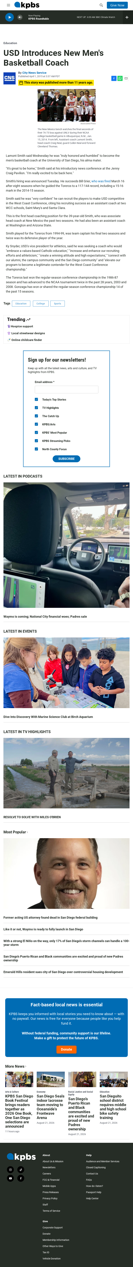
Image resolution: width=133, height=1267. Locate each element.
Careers (47, 1173)
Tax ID (46, 1252)
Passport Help (93, 1192)
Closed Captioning (96, 1167)
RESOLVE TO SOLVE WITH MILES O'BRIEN (32, 817)
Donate (66, 1049)
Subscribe (66, 459)
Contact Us (92, 1173)
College (41, 303)
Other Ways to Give (53, 1246)
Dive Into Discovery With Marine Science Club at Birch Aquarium (48, 717)
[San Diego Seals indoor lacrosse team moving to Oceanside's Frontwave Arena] (51, 1079)
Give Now (117, 5)
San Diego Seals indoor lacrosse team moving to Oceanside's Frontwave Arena (50, 1107)
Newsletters (49, 1167)
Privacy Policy (50, 1198)
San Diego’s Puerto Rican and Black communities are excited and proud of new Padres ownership (63, 958)
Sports (57, 303)
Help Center (92, 1198)
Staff (45, 1204)
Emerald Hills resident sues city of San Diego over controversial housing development (63, 972)
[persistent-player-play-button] (9, 17)
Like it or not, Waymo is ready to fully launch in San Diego (43, 929)
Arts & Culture (12, 1091)
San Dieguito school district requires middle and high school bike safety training (113, 1107)
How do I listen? (94, 1186)
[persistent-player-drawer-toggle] (128, 17)
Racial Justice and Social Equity (80, 1093)
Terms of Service (51, 1210)
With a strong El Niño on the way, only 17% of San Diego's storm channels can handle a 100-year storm (66, 943)
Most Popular (14, 832)
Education (10, 43)
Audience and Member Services (102, 1161)
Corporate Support (53, 1227)
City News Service (34, 72)
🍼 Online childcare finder (24, 340)
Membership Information (56, 1240)
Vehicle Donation (52, 1258)
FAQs (89, 1179)
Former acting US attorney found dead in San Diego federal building (50, 917)
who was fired (101, 181)
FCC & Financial (51, 1179)
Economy (41, 1091)
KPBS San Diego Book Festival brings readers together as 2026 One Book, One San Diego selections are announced (19, 1111)
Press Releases (51, 1192)
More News (14, 1066)
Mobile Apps (49, 1186)
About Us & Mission (53, 1161)
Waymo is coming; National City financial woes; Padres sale (45, 616)
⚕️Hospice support (20, 326)
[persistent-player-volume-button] (20, 17)
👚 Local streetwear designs (26, 333)
